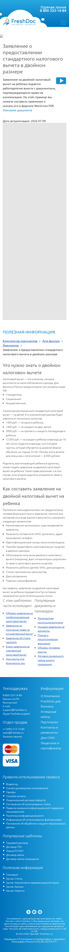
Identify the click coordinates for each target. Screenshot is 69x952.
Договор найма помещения (22, 859)
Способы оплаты (16, 796)
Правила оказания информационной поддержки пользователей (35, 809)
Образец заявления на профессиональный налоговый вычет (19, 617)
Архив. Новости (15, 890)
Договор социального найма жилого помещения (51, 660)
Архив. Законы (14, 886)
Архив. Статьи (14, 878)
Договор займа (15, 855)
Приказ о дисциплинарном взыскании (48, 639)
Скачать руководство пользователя (27, 788)
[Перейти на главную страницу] (19, 21)
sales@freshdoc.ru (13, 732)
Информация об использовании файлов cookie (34, 819)
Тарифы (11, 792)
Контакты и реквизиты (49, 729)
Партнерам (49, 722)
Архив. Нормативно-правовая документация (32, 882)
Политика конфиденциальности (25, 815)
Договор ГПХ (14, 847)
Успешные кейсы (48, 714)
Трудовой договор (17, 843)
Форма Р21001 (15, 851)
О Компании (50, 696)
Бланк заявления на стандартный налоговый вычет (17, 650)
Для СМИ (48, 737)
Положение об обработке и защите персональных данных (36, 825)
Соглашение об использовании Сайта (28, 804)
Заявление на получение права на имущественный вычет (19, 629)
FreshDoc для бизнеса (51, 703)
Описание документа (17, 110)
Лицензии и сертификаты (51, 745)
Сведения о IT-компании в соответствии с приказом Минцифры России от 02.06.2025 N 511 (34, 940)
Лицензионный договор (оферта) (26, 800)
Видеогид (12, 784)
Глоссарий (12, 874)
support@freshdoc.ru (15, 710)
